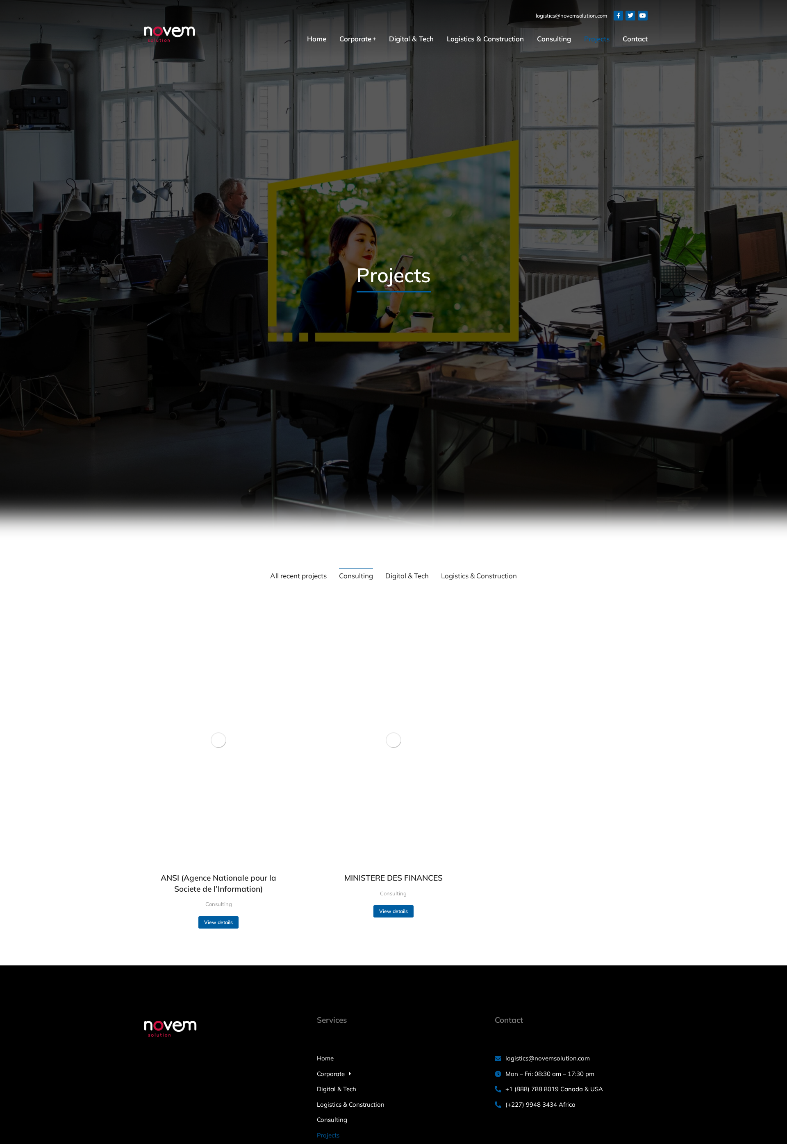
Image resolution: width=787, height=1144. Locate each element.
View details (218, 922)
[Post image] (218, 740)
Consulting (356, 575)
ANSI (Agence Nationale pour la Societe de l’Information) (218, 883)
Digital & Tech (407, 575)
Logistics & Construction (479, 575)
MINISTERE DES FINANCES (393, 878)
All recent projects (298, 575)
